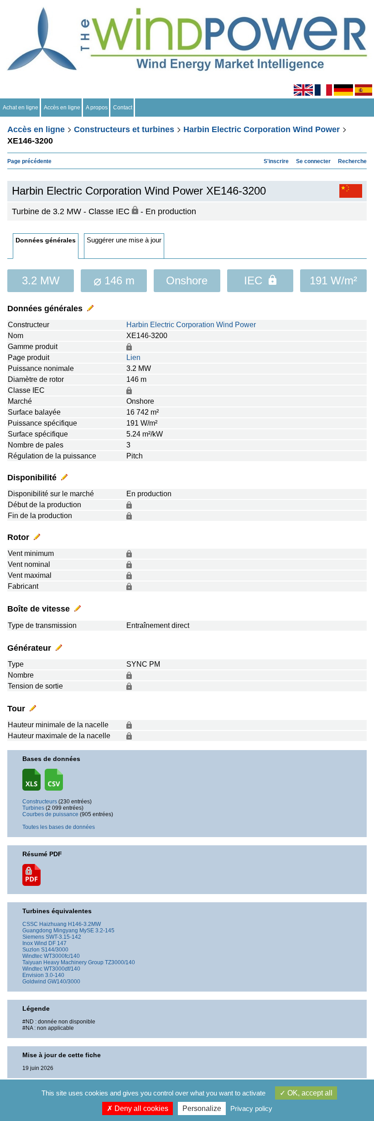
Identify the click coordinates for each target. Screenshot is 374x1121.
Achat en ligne (20, 107)
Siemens (33, 937)
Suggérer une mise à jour (124, 240)
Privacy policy (251, 1108)
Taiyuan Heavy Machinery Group (63, 962)
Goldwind (34, 981)
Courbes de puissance (50, 814)
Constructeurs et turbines (124, 129)
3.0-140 (54, 975)
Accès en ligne (62, 107)
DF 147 (57, 943)
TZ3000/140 (120, 962)
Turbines (33, 808)
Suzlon (31, 949)
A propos (96, 107)
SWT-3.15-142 (63, 937)
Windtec (32, 956)
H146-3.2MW (84, 924)
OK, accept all (309, 1093)
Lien (133, 357)
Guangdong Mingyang (50, 930)
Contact (122, 107)
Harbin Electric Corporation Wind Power (261, 129)
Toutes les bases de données (58, 827)
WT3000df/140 (62, 969)
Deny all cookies (140, 1108)
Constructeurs (39, 801)
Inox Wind (34, 943)
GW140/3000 (63, 981)
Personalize (201, 1108)
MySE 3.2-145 (96, 930)
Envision (33, 975)
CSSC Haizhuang (44, 924)
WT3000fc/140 (62, 956)
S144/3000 (54, 949)
